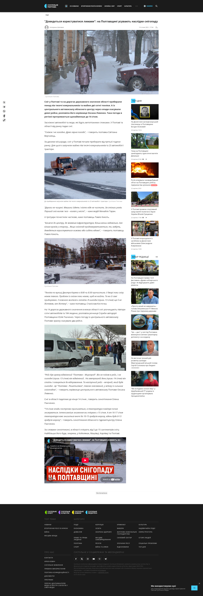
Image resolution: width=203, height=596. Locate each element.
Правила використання (54, 569)
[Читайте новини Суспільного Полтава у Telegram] (105, 559)
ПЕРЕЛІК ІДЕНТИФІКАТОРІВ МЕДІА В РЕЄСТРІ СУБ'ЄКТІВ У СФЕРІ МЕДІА (56, 585)
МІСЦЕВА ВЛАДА (50, 536)
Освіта (98, 528)
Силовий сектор (124, 538)
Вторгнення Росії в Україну (91, 6)
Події (47, 15)
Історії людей (145, 538)
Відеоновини (123, 547)
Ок (194, 588)
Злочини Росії (123, 543)
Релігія (98, 543)
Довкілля (78, 532)
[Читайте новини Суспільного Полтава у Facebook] (76, 559)
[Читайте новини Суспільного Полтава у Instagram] (88, 559)
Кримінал (121, 525)
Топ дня (142, 547)
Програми (48, 580)
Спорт (119, 6)
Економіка (78, 528)
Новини (47, 525)
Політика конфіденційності (56, 572)
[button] (4, 102)
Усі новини (74, 6)
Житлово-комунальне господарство (127, 533)
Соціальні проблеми (148, 543)
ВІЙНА (46, 532)
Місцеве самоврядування (103, 539)
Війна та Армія (101, 547)
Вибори (120, 528)
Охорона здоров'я (103, 532)
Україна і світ (109, 6)
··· (136, 6)
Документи (49, 576)
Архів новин (49, 561)
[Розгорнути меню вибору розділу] (66, 6)
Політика (78, 543)
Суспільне (102, 570)
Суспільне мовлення (53, 565)
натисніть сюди (103, 572)
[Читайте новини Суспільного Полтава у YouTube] (94, 559)
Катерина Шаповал (57, 27)
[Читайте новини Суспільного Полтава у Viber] (99, 559)
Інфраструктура (145, 532)
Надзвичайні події (147, 528)
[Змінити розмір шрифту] (156, 27)
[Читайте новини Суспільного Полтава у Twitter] (82, 559)
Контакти (48, 558)
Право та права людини (80, 539)
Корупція (99, 525)
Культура (128, 6)
